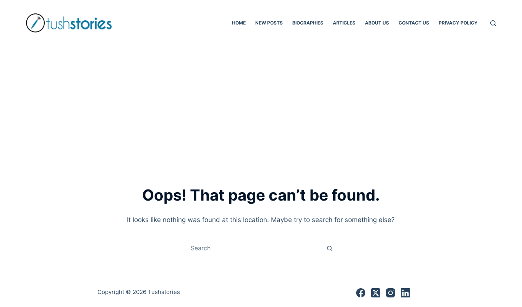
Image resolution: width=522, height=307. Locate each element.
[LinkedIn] (405, 292)
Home (239, 23)
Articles (344, 23)
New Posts (269, 23)
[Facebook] (360, 292)
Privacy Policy (458, 23)
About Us (377, 23)
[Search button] (330, 248)
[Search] (493, 23)
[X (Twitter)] (375, 292)
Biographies (307, 23)
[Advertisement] (261, 103)
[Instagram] (390, 292)
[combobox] (254, 248)
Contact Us (414, 23)
